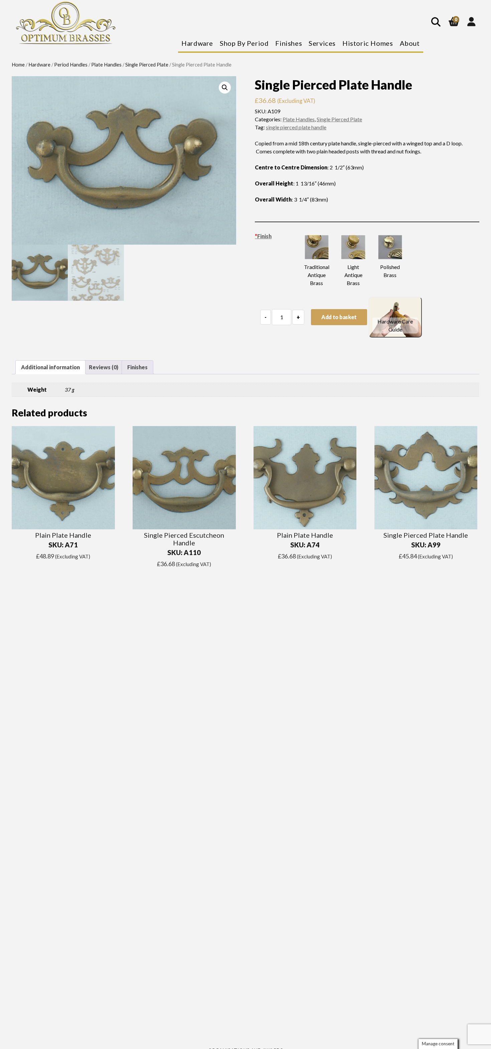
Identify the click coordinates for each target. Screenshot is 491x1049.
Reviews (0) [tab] (103, 367)
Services (322, 43)
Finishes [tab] (137, 367)
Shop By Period (244, 43)
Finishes (288, 43)
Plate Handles (106, 64)
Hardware (39, 64)
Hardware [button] (197, 43)
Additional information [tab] (50, 367)
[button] (225, 88)
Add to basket (339, 317)
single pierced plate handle (296, 127)
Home (18, 64)
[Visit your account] (471, 21)
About (410, 43)
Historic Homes (367, 43)
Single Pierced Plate (146, 64)
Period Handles (71, 64)
